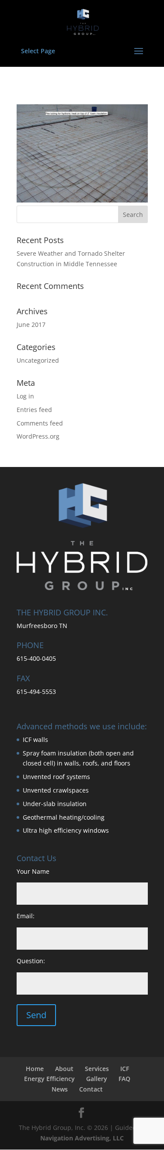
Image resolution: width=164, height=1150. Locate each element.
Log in (25, 396)
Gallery (96, 1078)
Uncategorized (38, 360)
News (60, 1089)
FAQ (124, 1078)
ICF (124, 1068)
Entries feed (34, 409)
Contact (91, 1089)
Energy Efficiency (49, 1078)
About (64, 1068)
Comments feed (40, 423)
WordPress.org (38, 436)
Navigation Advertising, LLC (82, 1138)
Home (35, 1068)
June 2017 (31, 324)
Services (97, 1068)
